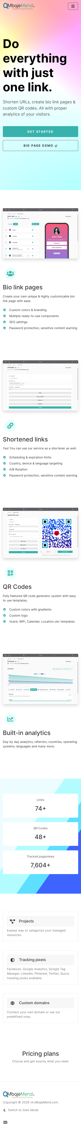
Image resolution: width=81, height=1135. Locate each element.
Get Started (40, 131)
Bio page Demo (39, 145)
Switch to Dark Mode (22, 1110)
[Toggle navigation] (73, 6)
